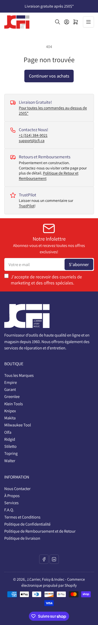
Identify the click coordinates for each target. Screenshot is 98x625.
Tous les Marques (19, 375)
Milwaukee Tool (17, 425)
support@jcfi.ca (31, 140)
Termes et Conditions (22, 517)
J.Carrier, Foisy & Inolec (45, 579)
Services (11, 502)
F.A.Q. (9, 509)
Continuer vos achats (49, 76)
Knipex (10, 411)
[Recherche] (57, 21)
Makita (10, 418)
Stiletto (10, 446)
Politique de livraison (22, 538)
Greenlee (12, 396)
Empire (10, 382)
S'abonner (79, 264)
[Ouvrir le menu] (88, 21)
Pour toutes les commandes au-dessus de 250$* (53, 110)
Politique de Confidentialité (27, 524)
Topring (11, 453)
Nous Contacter (17, 488)
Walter (9, 460)
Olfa (7, 432)
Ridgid (9, 439)
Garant (10, 389)
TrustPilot (26, 205)
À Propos (12, 495)
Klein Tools (13, 404)
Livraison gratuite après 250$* (49, 6)
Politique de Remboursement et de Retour (40, 531)
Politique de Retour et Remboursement (48, 175)
